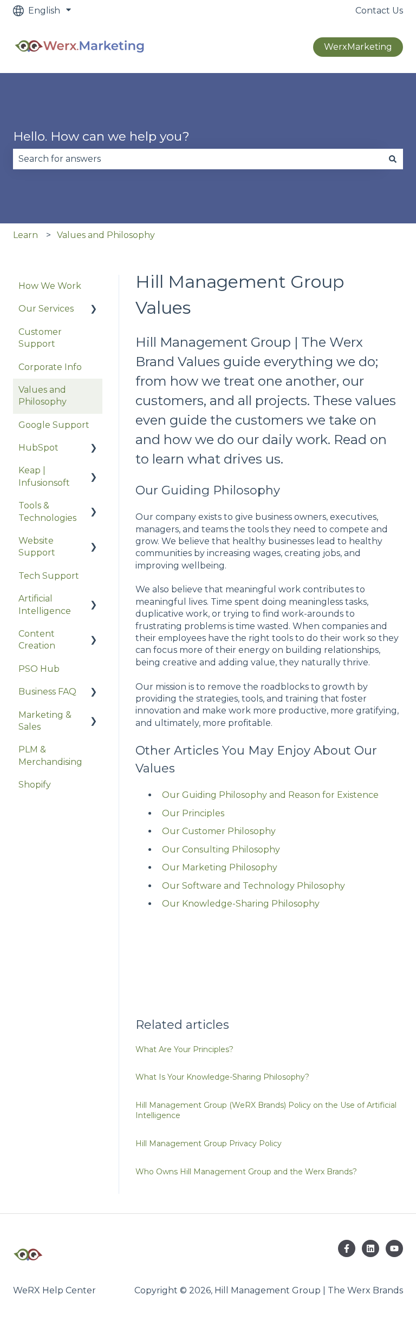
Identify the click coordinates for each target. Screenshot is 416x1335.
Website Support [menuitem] (36, 547)
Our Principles (193, 813)
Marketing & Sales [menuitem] (45, 721)
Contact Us (379, 10)
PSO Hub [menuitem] (39, 669)
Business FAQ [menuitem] (47, 691)
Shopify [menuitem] (34, 784)
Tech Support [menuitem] (48, 576)
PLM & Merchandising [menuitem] (50, 755)
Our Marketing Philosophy (219, 867)
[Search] (392, 159)
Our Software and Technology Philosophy (253, 886)
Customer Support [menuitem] (40, 338)
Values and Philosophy (106, 235)
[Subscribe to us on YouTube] (394, 1248)
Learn (25, 235)
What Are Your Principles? (184, 1049)
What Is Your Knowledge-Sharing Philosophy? (222, 1077)
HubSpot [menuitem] (38, 447)
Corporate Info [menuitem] (50, 367)
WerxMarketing (358, 47)
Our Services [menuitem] (46, 308)
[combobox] (197, 159)
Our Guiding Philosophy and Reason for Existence (270, 795)
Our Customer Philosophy (219, 831)
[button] (93, 310)
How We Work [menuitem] (49, 286)
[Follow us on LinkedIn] (370, 1248)
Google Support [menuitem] (53, 425)
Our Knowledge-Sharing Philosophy (241, 903)
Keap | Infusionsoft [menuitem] (44, 476)
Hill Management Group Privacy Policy (208, 1143)
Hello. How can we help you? (101, 136)
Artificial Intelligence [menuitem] (44, 604)
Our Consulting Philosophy (221, 849)
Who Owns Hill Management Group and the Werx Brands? (246, 1172)
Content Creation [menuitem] (36, 640)
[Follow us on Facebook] (346, 1248)
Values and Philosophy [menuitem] (42, 396)
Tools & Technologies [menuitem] (47, 511)
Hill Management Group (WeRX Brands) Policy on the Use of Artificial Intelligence (265, 1110)
